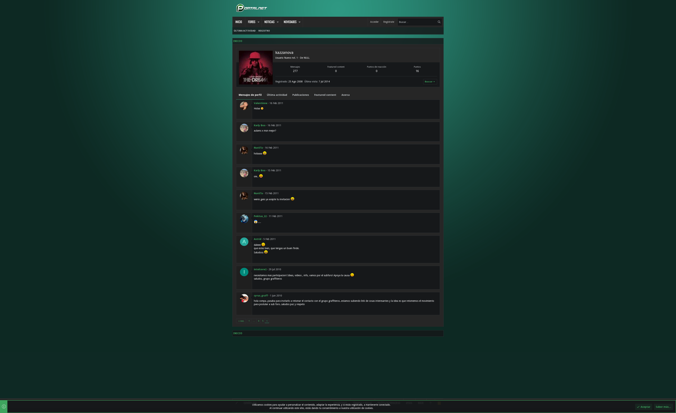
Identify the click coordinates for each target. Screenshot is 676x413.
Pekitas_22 (260, 216)
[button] (258, 22)
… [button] (254, 321)
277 (295, 71)
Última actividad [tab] (277, 94)
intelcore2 (260, 269)
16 (417, 71)
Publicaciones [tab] (300, 94)
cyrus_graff (261, 295)
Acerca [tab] (346, 94)
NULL (306, 57)
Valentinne (260, 103)
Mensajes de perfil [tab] (250, 94)
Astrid (257, 239)
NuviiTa (258, 147)
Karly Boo (259, 125)
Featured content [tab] (325, 94)
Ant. (242, 321)
